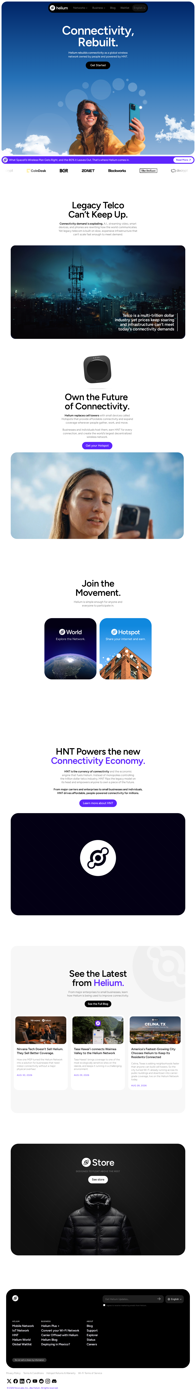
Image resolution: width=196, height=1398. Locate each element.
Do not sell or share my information (29, 1360)
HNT (15, 1335)
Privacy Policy (13, 1373)
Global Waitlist (22, 1344)
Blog (90, 1326)
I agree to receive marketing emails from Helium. (126, 1305)
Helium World (21, 1339)
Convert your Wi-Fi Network (60, 1330)
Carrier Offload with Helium (59, 1335)
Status (91, 1339)
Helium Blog (49, 1339)
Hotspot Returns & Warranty (60, 1373)
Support (92, 1330)
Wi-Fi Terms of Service (90, 1373)
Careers (92, 1344)
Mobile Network (23, 1326)
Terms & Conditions (33, 1373)
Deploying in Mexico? (55, 1344)
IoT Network (20, 1330)
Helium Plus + (50, 1326)
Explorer (92, 1335)
